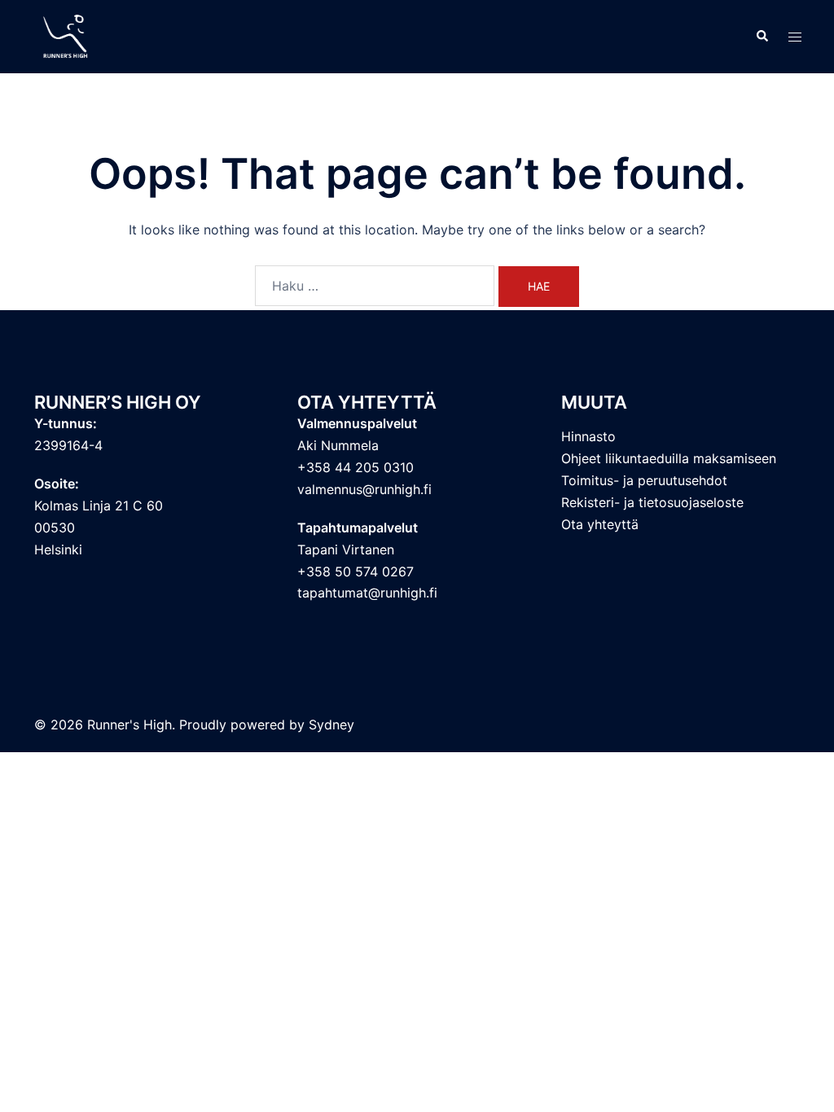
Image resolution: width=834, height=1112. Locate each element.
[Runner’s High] (67, 35)
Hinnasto (588, 436)
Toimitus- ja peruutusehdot (644, 480)
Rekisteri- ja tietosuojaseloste (652, 502)
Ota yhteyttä (600, 524)
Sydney (331, 724)
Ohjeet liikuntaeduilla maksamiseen (668, 458)
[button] (761, 36)
